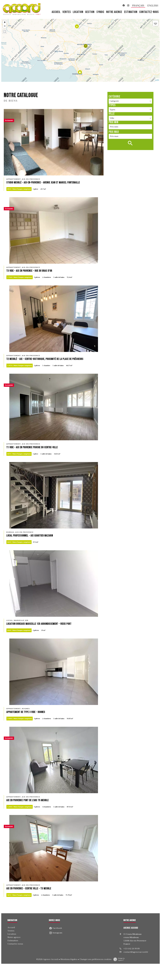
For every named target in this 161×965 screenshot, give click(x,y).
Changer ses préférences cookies (95, 959)
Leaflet (157, 80)
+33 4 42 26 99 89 (132, 948)
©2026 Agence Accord (47, 959)
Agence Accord (131, 927)
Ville (112, 114)
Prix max (114, 132)
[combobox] (130, 101)
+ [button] (5, 22)
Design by (121, 959)
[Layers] (155, 23)
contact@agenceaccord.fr (136, 952)
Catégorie (114, 97)
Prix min (113, 122)
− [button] (5, 26)
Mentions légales (69, 959)
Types (112, 105)
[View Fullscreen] (5, 31)
